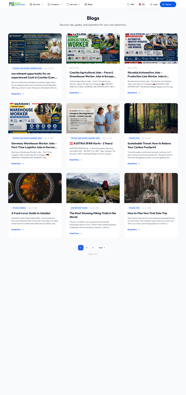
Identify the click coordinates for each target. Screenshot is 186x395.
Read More (17, 94)
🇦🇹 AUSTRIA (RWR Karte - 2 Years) (91, 143)
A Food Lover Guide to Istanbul (30, 213)
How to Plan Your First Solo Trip (147, 213)
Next (102, 247)
